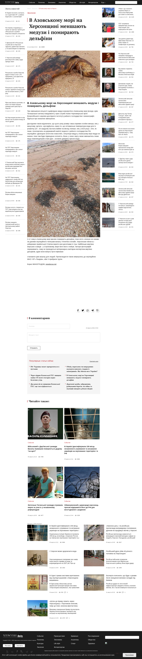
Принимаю (129, 655)
